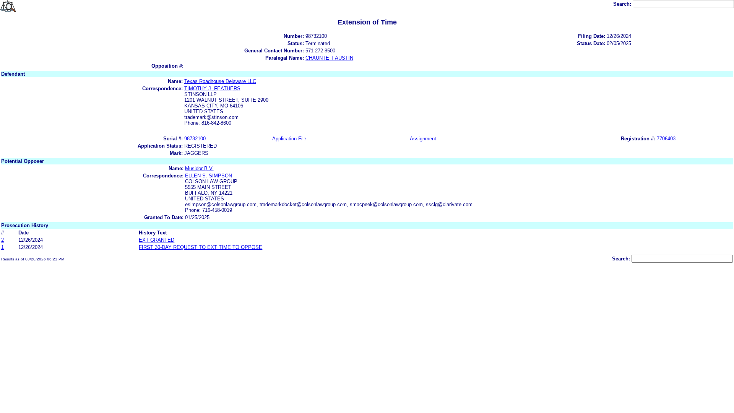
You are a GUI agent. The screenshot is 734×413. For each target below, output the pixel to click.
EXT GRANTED (156, 240)
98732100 (195, 138)
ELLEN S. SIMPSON (208, 176)
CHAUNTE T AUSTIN (329, 58)
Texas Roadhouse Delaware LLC (220, 81)
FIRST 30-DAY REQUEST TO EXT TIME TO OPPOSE (200, 247)
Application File (289, 138)
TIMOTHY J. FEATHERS (212, 88)
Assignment (423, 138)
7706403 (666, 138)
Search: (623, 4)
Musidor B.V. (199, 168)
